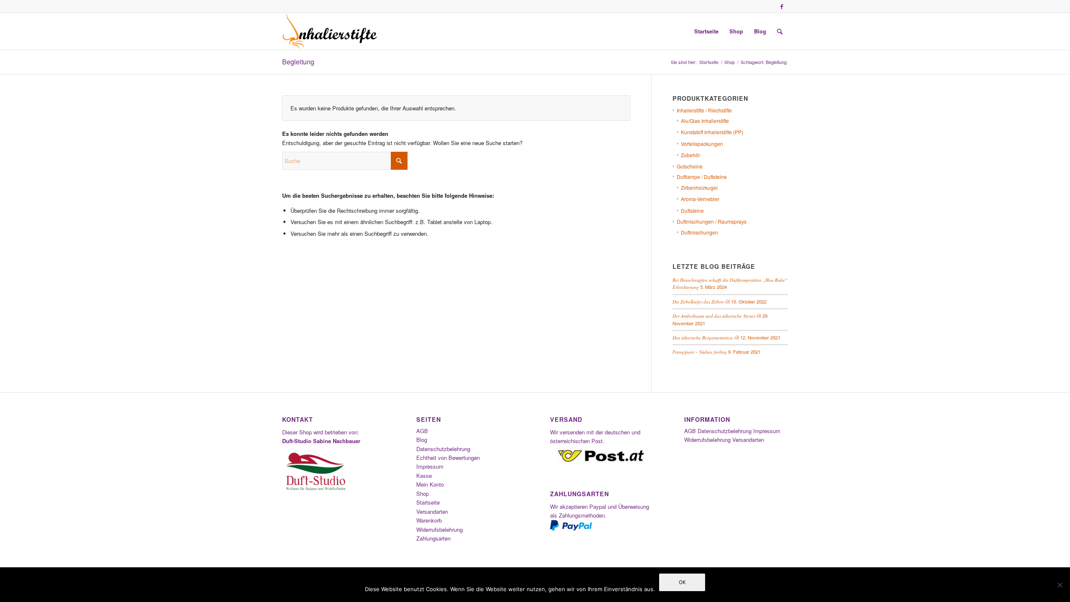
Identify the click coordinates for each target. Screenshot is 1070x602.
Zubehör (690, 154)
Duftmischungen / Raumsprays (711, 221)
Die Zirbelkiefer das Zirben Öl (701, 301)
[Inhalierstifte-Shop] (329, 31)
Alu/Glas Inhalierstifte (705, 120)
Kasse (424, 476)
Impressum (429, 466)
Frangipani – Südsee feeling (700, 352)
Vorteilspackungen (702, 143)
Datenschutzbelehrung (443, 449)
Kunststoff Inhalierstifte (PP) (712, 131)
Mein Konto (430, 484)
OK (682, 582)
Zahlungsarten (433, 538)
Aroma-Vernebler (700, 198)
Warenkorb (429, 520)
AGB (422, 431)
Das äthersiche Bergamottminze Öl (706, 337)
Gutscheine (690, 166)
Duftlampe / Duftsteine (702, 176)
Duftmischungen (699, 232)
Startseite (428, 502)
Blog (421, 440)
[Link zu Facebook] (781, 6)
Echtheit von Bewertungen (448, 458)
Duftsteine (692, 210)
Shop (422, 493)
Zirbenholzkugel (699, 187)
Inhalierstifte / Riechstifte (704, 110)
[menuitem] (706, 31)
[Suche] (780, 31)
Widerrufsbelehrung (439, 529)
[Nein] (1059, 585)
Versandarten (432, 511)
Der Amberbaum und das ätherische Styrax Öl (717, 316)
